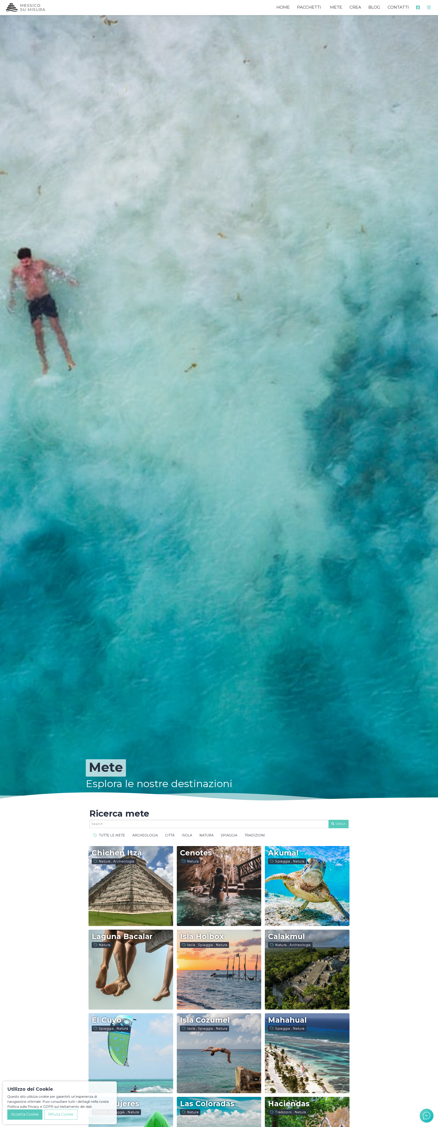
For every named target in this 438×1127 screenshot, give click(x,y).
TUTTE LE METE (111, 835)
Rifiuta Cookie (60, 1114)
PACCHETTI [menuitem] (309, 7)
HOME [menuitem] (283, 7)
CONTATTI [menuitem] (398, 7)
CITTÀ (170, 835)
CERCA (340, 823)
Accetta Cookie (25, 1114)
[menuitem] (417, 7)
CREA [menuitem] (355, 7)
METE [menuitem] (336, 7)
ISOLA (187, 835)
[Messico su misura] (25, 7)
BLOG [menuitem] (374, 7)
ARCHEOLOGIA (145, 835)
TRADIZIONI (255, 835)
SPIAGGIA (229, 835)
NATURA (206, 835)
